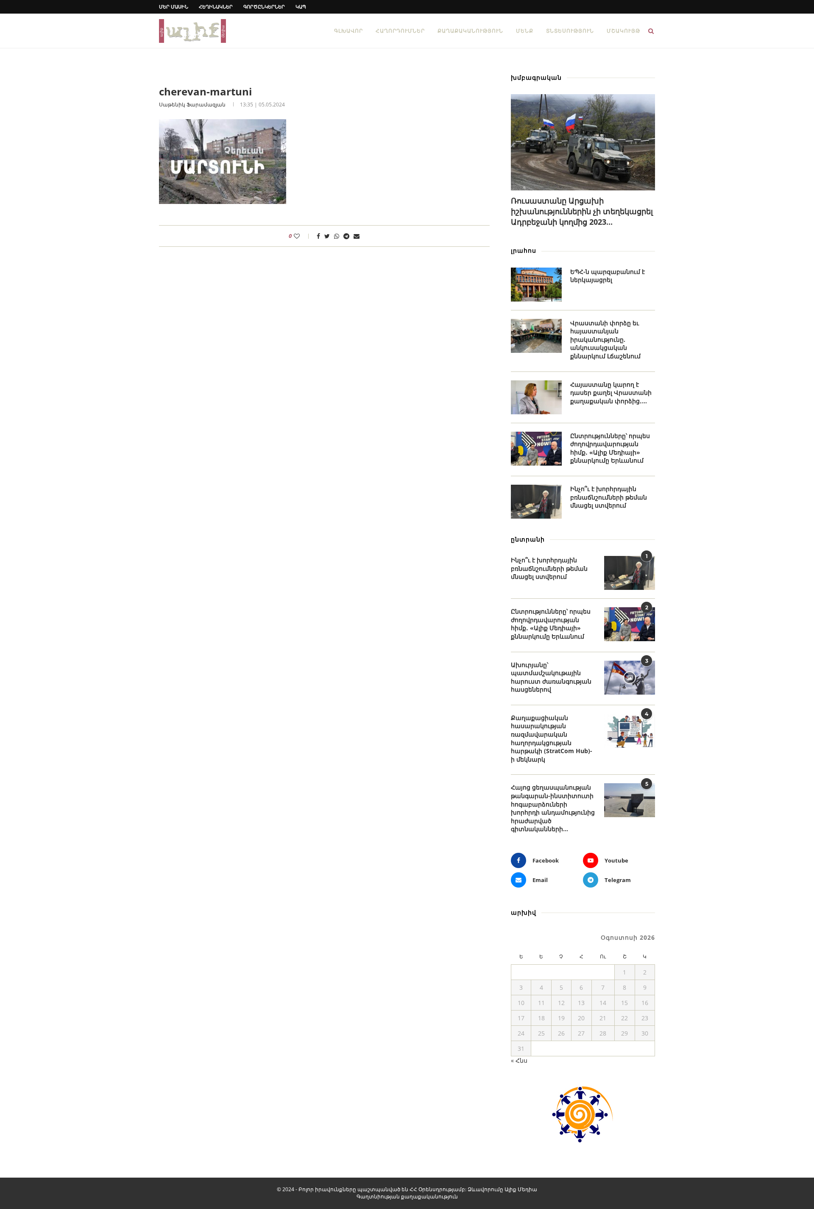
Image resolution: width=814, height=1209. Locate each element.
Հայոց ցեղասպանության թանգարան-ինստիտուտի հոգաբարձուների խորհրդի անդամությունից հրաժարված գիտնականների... (553, 808)
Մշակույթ (623, 30)
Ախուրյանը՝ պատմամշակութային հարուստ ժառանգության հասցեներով (551, 677)
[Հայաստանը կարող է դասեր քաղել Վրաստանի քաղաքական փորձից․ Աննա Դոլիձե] (536, 397)
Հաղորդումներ (400, 30)
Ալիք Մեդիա (521, 1189)
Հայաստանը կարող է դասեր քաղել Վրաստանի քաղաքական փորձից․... (611, 392)
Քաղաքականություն (470, 30)
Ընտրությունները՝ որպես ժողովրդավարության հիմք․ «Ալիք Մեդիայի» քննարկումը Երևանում (610, 448)
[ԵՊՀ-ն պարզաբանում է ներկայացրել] (536, 285)
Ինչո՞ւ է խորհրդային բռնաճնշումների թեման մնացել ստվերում (608, 497)
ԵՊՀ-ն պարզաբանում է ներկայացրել (607, 276)
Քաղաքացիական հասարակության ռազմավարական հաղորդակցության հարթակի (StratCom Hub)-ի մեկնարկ (551, 738)
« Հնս (519, 1060)
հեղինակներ (216, 6)
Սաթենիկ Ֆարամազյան (192, 104)
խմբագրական (536, 77)
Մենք (524, 30)
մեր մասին (173, 6)
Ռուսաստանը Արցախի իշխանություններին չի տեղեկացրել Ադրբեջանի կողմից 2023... (582, 211)
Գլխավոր (348, 30)
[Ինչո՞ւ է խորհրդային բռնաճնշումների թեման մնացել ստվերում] (536, 502)
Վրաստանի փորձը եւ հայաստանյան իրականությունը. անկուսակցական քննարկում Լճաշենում (605, 339)
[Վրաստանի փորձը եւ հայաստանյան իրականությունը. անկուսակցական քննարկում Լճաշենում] (536, 336)
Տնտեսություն (570, 30)
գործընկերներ (264, 6)
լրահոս (523, 250)
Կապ (300, 6)
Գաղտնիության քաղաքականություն (407, 1196)
